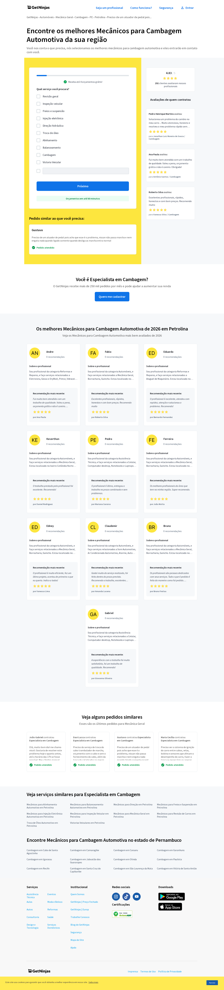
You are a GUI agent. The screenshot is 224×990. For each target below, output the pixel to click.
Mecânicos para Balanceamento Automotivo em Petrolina (86, 806)
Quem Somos (77, 894)
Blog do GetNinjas (80, 924)
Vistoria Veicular (52, 162)
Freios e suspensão (53, 111)
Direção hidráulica (53, 125)
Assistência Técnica (32, 896)
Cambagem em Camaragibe (84, 850)
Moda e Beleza (54, 901)
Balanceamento (52, 147)
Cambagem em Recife (38, 868)
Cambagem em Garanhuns (171, 850)
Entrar (189, 8)
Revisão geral (50, 96)
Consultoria (33, 917)
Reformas (52, 909)
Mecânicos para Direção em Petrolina (133, 804)
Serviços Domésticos (53, 926)
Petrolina (100, 17)
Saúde (50, 917)
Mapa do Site (77, 939)
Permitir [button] (212, 983)
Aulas (29, 901)
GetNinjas (32, 17)
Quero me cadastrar (112, 297)
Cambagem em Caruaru (126, 850)
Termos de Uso (148, 971)
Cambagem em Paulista (169, 859)
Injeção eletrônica (53, 118)
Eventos (51, 894)
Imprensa (133, 971)
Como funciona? (141, 8)
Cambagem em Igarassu (39, 859)
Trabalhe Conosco (80, 917)
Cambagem (81, 17)
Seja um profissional (109, 8)
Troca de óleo (51, 133)
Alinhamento (50, 140)
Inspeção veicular (53, 103)
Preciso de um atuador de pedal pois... (129, 17)
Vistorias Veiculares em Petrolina (87, 822)
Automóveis (47, 17)
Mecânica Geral (64, 17)
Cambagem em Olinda (125, 859)
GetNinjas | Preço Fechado (84, 901)
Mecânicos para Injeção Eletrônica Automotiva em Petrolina (44, 815)
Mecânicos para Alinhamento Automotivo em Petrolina (42, 806)
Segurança (166, 8)
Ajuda (73, 947)
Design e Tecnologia (32, 926)
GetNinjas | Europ (80, 909)
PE (91, 17)
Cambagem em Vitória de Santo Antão (177, 868)
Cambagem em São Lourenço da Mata (133, 868)
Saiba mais (93, 982)
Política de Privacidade (170, 971)
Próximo (82, 186)
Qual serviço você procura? (53, 89)
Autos (30, 909)
